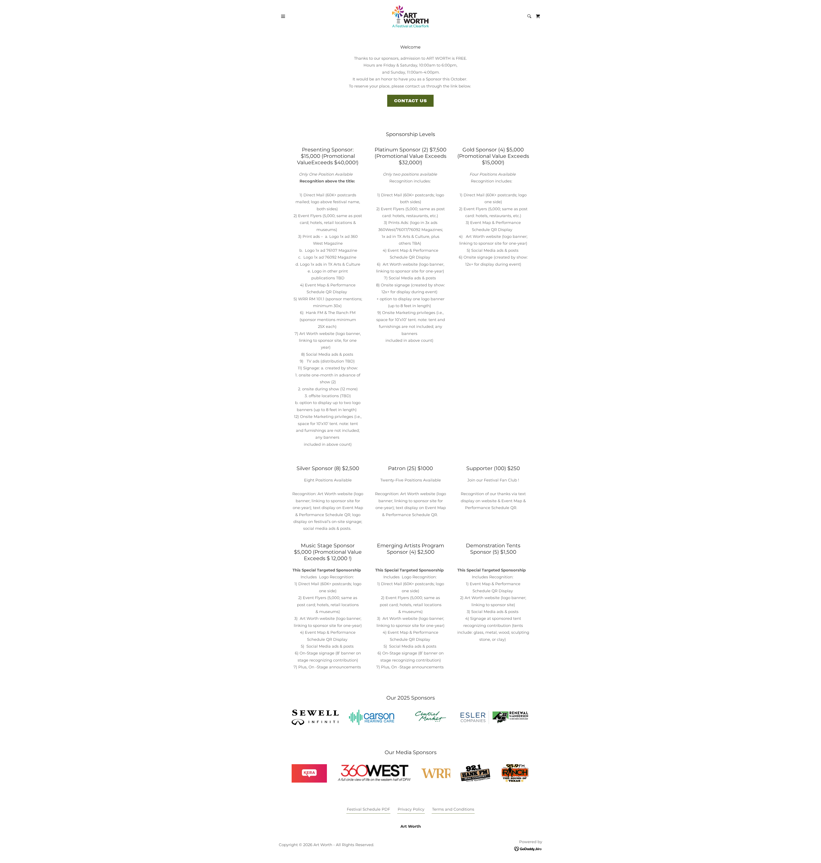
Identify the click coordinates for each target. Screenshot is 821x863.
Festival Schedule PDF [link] (368, 809)
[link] (410, 16)
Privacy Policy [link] (411, 809)
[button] (283, 16)
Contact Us (410, 100)
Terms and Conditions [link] (453, 809)
